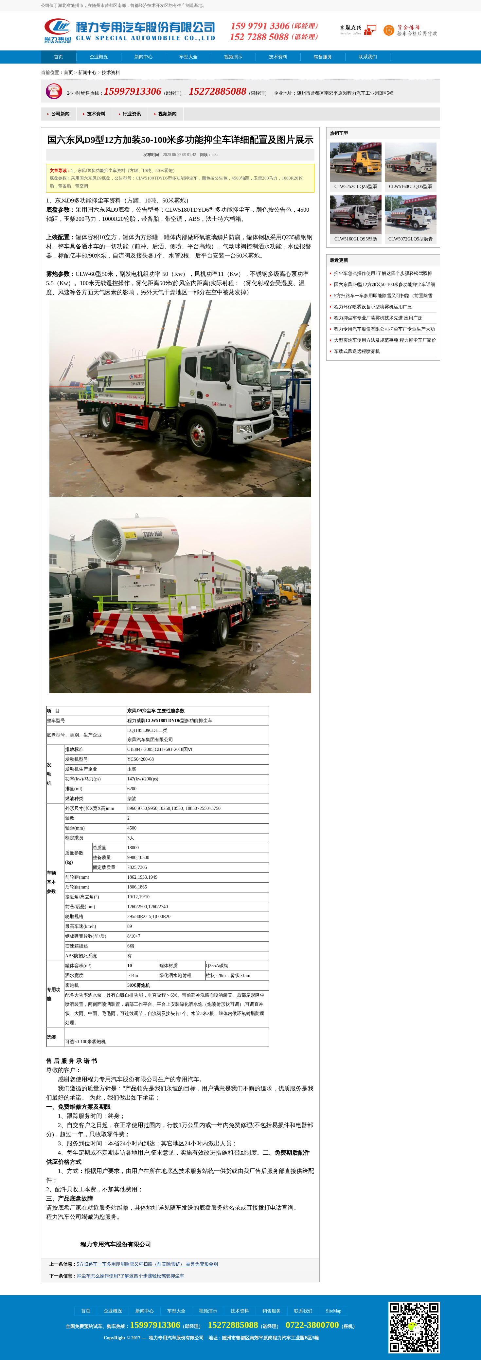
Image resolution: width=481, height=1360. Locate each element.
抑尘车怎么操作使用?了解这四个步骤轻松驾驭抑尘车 (130, 1276)
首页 (58, 56)
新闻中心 (143, 56)
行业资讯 (132, 113)
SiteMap (333, 1311)
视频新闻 (167, 113)
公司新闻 (60, 113)
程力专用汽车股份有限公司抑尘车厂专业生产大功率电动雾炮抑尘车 (384, 331)
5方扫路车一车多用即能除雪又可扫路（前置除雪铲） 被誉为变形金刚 (147, 1264)
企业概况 (99, 56)
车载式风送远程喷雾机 (357, 351)
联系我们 (368, 56)
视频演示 (233, 56)
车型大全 (188, 56)
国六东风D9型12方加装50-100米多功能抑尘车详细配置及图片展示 (384, 286)
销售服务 (323, 56)
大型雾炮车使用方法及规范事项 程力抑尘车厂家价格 (385, 342)
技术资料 (278, 56)
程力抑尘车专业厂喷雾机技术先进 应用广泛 (378, 318)
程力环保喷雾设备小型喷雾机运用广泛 (373, 306)
